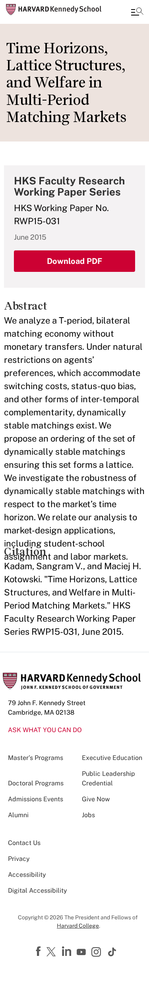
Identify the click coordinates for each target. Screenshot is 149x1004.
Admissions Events (35, 799)
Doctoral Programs (36, 783)
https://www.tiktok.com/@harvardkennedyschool (112, 951)
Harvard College (78, 926)
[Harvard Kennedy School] (53, 9)
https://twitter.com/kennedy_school (52, 952)
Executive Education (112, 758)
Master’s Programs (35, 758)
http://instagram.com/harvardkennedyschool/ (97, 952)
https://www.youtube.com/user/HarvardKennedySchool (82, 952)
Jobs (88, 815)
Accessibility (27, 874)
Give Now (96, 799)
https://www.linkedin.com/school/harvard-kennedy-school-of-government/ (68, 951)
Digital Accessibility (37, 890)
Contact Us (24, 843)
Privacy (19, 859)
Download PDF (74, 261)
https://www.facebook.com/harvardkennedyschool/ (39, 951)
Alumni (18, 815)
